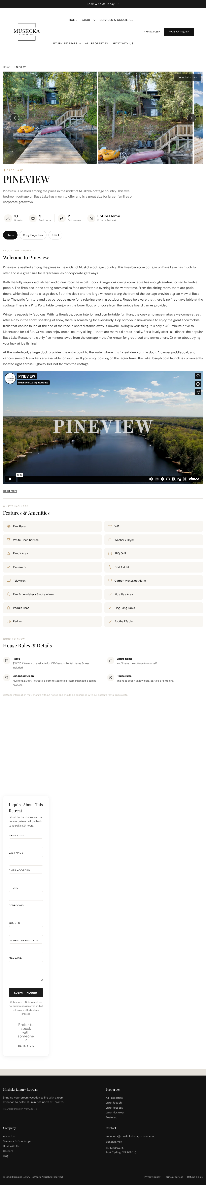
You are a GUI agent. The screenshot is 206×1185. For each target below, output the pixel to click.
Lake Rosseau (114, 1107)
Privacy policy (152, 1177)
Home (6, 67)
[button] (88, 20)
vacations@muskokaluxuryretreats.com (131, 1136)
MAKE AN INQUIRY (179, 31)
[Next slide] (191, 118)
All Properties (114, 1098)
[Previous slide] (14, 118)
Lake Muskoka (115, 1112)
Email (55, 235)
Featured (111, 1117)
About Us (9, 1136)
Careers (8, 1151)
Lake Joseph (114, 1102)
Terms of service (174, 1177)
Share (10, 235)
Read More (10, 490)
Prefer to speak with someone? (26, 1032)
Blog (5, 1156)
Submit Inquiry (26, 992)
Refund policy (195, 1177)
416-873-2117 (152, 31)
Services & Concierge (17, 1141)
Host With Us (11, 1146)
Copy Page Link (33, 235)
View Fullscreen (187, 77)
